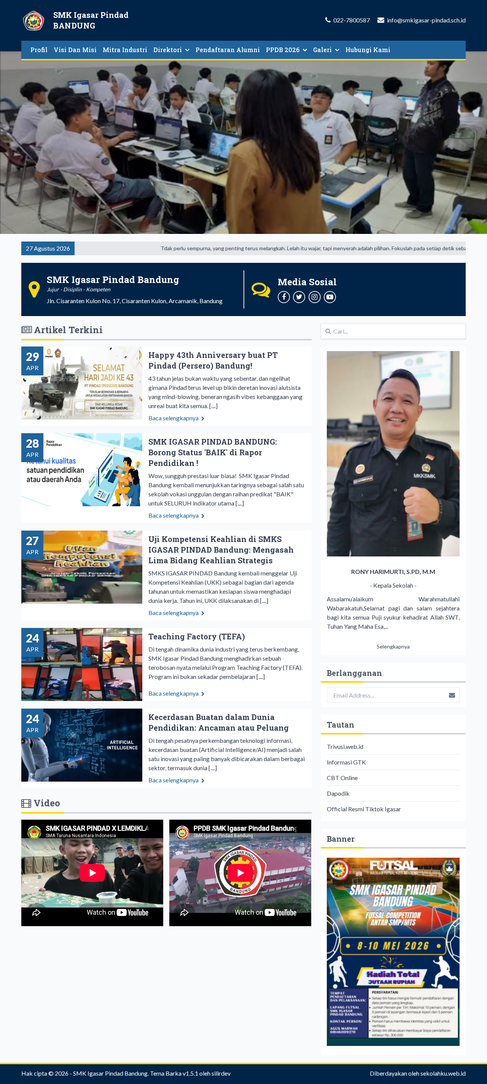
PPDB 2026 (282, 50)
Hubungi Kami (367, 50)
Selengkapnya (393, 646)
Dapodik (338, 793)
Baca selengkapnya (174, 417)
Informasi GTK (346, 762)
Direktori (167, 50)
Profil (39, 50)
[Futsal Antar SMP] (393, 952)
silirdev (221, 1073)
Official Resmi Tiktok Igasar (364, 808)
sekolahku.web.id (443, 1073)
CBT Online (342, 777)
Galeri (322, 50)
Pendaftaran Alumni (228, 50)
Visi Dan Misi (75, 50)
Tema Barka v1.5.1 (174, 1073)
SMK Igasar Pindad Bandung (110, 1073)
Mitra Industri (125, 50)
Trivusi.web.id (345, 746)
